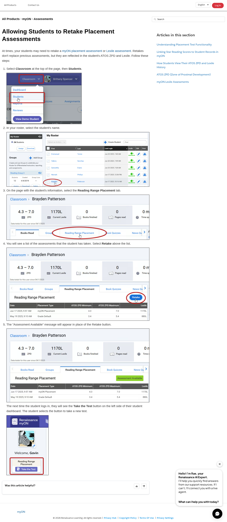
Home (10, 5)
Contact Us (33, 5)
